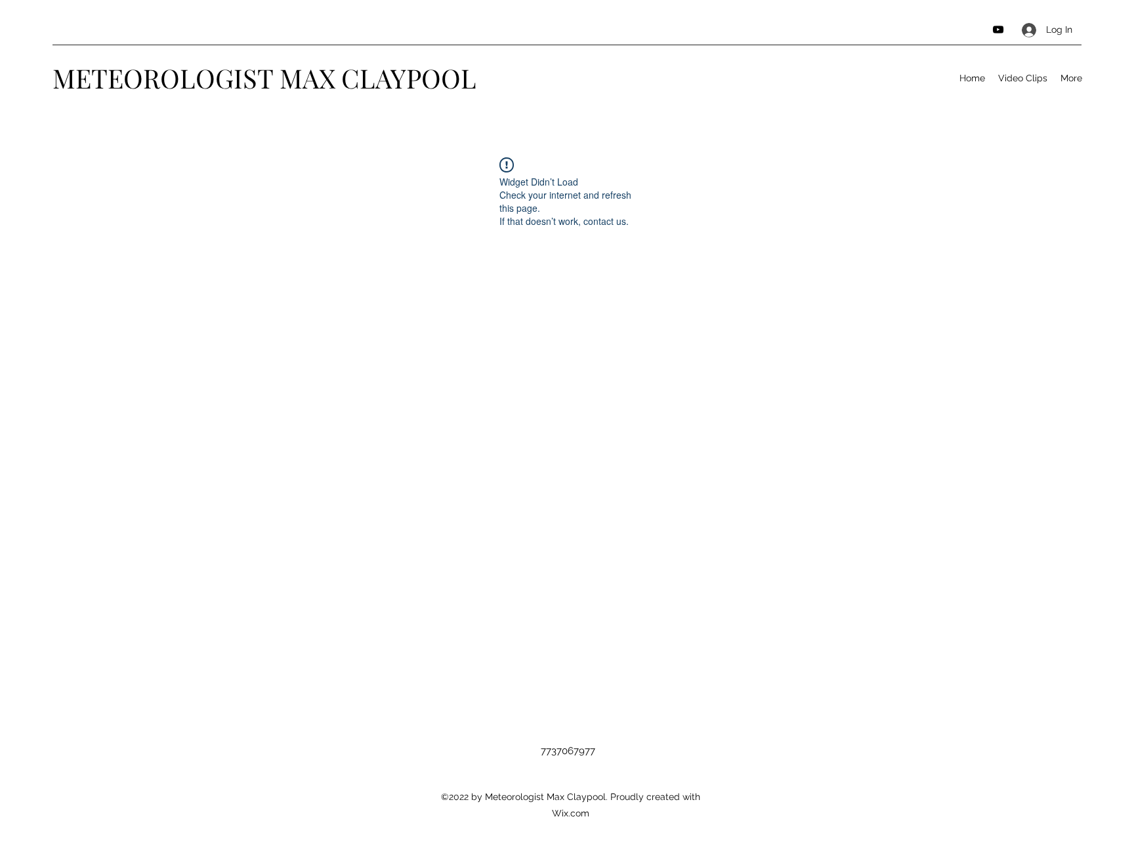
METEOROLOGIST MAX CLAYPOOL (264, 77)
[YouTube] (998, 29)
